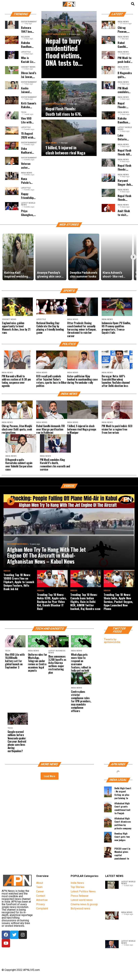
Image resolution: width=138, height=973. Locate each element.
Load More (49, 776)
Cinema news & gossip (84, 904)
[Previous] (4, 257)
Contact (40, 895)
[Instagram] (23, 935)
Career (40, 891)
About (39, 882)
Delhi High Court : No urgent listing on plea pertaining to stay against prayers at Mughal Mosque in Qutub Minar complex (122, 793)
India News (77, 882)
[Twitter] (14, 935)
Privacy (40, 904)
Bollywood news (80, 908)
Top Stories (77, 887)
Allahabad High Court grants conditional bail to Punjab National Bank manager (122, 808)
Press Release (79, 895)
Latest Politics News (83, 891)
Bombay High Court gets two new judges (122, 837)
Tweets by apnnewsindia (112, 641)
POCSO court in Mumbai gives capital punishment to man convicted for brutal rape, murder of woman (123, 853)
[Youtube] (6, 943)
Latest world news (82, 900)
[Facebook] (6, 935)
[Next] (133, 257)
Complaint (42, 908)
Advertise (42, 900)
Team (39, 887)
